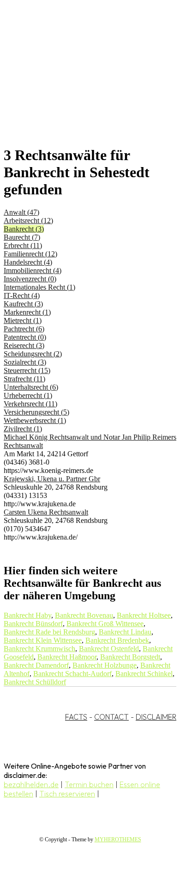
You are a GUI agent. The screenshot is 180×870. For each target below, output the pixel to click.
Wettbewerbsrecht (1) (35, 420)
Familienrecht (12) (30, 254)
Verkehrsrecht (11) (30, 404)
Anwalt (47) (21, 212)
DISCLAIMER (156, 716)
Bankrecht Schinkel (144, 673)
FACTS (76, 716)
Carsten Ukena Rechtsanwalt (46, 512)
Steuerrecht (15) (27, 370)
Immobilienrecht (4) (32, 270)
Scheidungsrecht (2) (33, 354)
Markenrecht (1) (27, 312)
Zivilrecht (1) (23, 429)
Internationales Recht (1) (39, 287)
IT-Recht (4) (22, 295)
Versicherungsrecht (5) (36, 412)
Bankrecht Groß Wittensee (105, 624)
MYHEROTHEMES (118, 839)
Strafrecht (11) (24, 379)
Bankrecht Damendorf (36, 665)
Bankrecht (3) (24, 229)
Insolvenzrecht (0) (30, 279)
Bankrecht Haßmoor (66, 657)
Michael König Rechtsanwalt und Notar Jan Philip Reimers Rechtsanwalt (90, 441)
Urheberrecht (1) (28, 395)
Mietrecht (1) (23, 320)
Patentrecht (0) (25, 337)
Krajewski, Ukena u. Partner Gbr (52, 479)
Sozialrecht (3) (25, 362)
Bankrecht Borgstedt (130, 657)
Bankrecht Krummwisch (39, 648)
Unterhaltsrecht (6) (31, 387)
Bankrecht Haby (27, 615)
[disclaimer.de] (81, 83)
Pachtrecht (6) (24, 329)
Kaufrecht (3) (23, 304)
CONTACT (111, 716)
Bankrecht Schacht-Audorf (72, 673)
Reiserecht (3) (24, 345)
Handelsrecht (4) (28, 262)
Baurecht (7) (22, 237)
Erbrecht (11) (23, 245)
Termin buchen (89, 784)
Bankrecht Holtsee (144, 615)
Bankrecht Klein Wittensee (43, 640)
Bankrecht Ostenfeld (109, 648)
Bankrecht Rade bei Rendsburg (49, 632)
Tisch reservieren (67, 793)
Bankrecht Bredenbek (117, 640)
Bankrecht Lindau (125, 632)
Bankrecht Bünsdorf (33, 624)
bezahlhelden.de (31, 784)
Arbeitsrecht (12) (28, 220)
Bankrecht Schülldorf (35, 682)
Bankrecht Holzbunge (104, 665)
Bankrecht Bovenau (84, 615)
